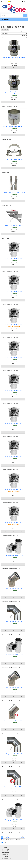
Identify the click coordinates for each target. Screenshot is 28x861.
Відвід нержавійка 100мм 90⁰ (14, 621)
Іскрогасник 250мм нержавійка (14, 522)
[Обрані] (22, 1)
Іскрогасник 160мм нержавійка (14, 423)
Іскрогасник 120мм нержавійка (14, 291)
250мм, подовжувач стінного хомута (14, 192)
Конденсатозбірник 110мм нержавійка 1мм (14, 58)
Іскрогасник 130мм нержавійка (14, 324)
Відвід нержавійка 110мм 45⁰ (14, 687)
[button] (9, 1)
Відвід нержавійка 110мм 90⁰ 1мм (14, 787)
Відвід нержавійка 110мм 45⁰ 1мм (14, 721)
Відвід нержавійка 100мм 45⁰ (14, 588)
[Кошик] (26, 1)
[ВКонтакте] (2, 842)
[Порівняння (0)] (24, 1)
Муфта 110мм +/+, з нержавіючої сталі (14, 126)
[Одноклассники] (3, 842)
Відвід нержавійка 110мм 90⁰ (14, 754)
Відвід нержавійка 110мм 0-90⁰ (14, 655)
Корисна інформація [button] (1, 1)
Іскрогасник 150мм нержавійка (14, 390)
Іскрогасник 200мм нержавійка (14, 489)
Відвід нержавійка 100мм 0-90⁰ (14, 555)
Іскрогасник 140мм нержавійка (14, 357)
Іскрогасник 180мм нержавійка (14, 456)
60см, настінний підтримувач (14, 225)
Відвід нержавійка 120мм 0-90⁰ (14, 820)
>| (23, 837)
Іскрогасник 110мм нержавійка (14, 258)
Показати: (24, 35)
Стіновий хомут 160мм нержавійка (14, 159)
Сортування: (24, 31)
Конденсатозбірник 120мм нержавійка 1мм (14, 92)
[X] (5, 842)
